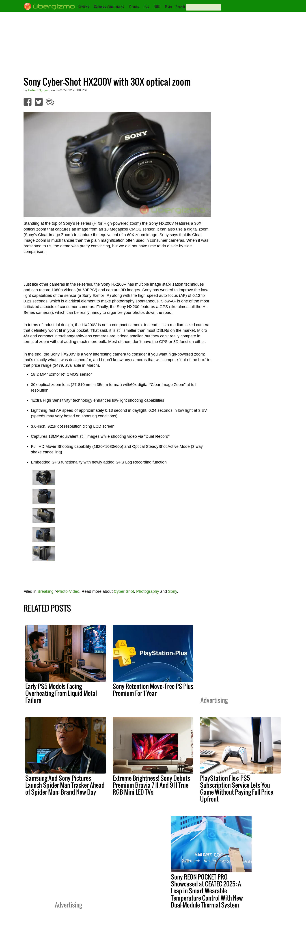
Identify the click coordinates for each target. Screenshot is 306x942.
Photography (147, 591)
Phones (134, 6)
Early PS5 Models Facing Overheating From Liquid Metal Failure (61, 693)
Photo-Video (68, 591)
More (168, 6)
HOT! (157, 6)
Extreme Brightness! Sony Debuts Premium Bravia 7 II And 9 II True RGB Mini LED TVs (151, 785)
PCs (146, 6)
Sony (172, 591)
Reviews (83, 6)
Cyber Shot (124, 591)
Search (180, 6)
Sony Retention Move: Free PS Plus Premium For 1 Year (153, 690)
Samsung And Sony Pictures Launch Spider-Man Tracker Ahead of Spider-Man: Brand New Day (65, 785)
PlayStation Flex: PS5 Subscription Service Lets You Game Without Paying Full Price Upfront (236, 788)
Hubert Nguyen (39, 90)
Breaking (46, 591)
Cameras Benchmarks (109, 6)
